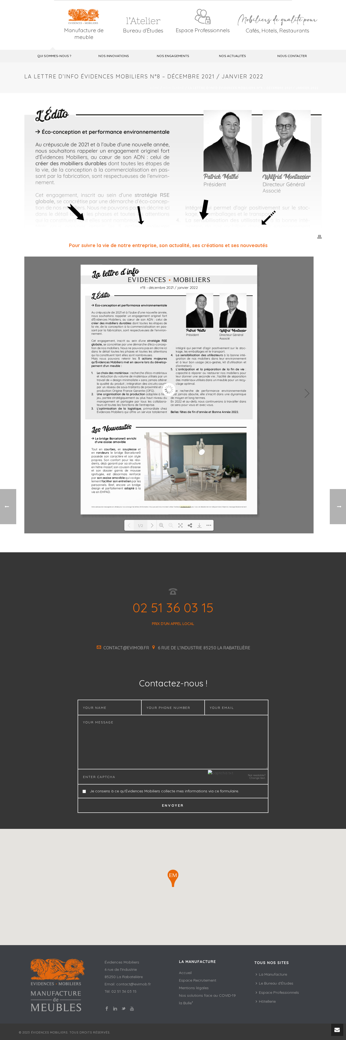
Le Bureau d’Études (276, 983)
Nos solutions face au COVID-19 (207, 995)
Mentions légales (194, 987)
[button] (173, 878)
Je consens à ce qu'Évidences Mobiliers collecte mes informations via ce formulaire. (164, 791)
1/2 (140, 525)
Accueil (185, 972)
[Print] (319, 236)
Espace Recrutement (197, 980)
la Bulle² (186, 1003)
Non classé (173, 88)
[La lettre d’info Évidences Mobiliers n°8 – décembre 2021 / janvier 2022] (173, 167)
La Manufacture (273, 974)
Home (154, 88)
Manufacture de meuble (84, 33)
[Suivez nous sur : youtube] (132, 1008)
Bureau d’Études (143, 30)
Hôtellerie (267, 1001)
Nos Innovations (113, 56)
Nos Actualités (232, 56)
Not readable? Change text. (256, 776)
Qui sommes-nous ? (54, 56)
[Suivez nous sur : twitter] (123, 1008)
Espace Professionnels (203, 30)
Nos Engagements (173, 56)
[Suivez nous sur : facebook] (107, 1008)
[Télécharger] (199, 525)
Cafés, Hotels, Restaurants (277, 30)
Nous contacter (292, 56)
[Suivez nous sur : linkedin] (115, 1008)
